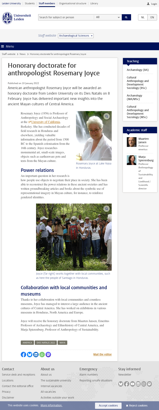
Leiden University (11, 3)
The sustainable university (56, 380)
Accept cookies (108, 405)
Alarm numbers (89, 375)
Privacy (6, 392)
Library (94, 3)
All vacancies (48, 392)
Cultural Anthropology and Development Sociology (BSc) (138, 83)
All (97, 17)
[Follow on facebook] (126, 384)
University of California (45, 122)
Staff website (8, 54)
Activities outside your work (57, 397)
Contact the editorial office (17, 386)
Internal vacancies (51, 386)
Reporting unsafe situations (96, 380)
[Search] (126, 17)
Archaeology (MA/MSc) (134, 97)
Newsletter (124, 375)
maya (62, 342)
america (27, 342)
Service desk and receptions (18, 375)
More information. (51, 405)
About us (46, 375)
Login (154, 3)
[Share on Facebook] (23, 354)
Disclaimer (8, 397)
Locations (7, 380)
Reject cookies (138, 405)
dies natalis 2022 (46, 342)
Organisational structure (72, 3)
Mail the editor (102, 354)
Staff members (47, 3)
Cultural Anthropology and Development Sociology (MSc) (138, 112)
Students (30, 3)
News (22, 54)
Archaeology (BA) (138, 70)
